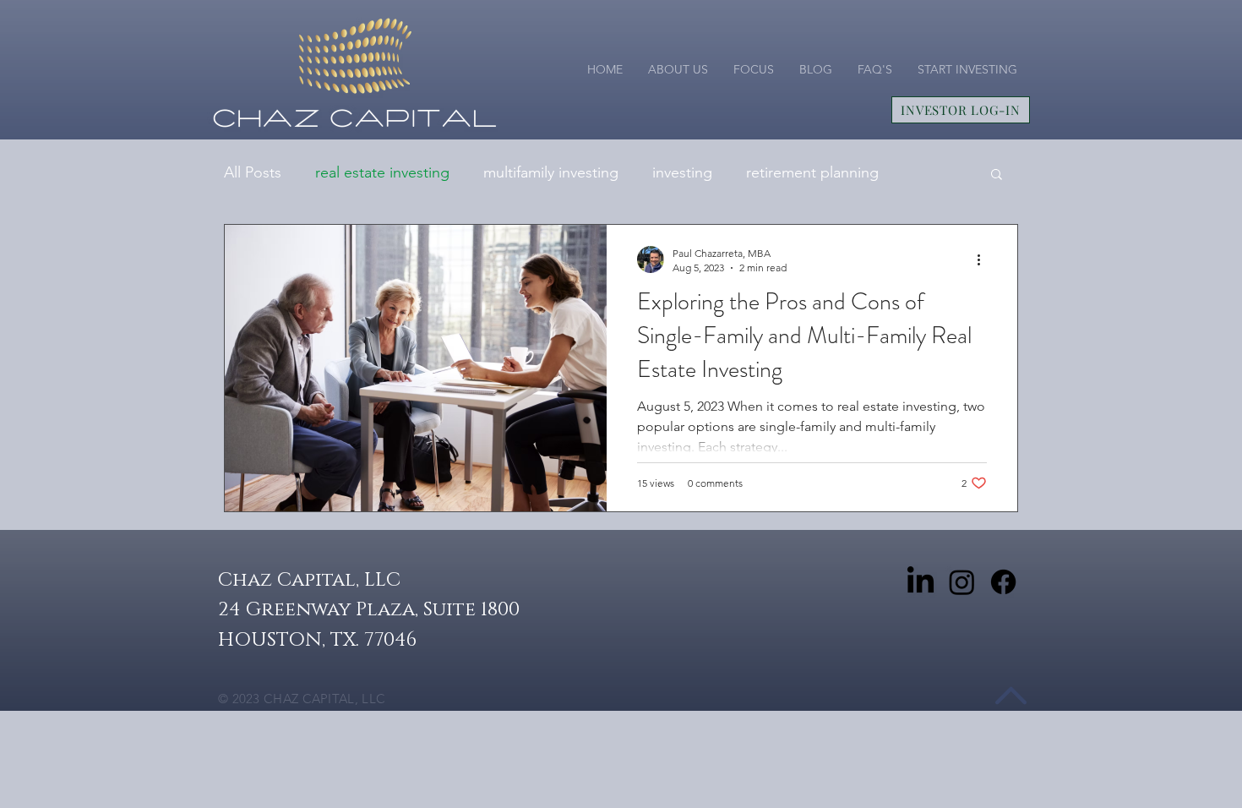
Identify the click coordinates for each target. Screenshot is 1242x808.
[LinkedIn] (920, 581)
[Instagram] (961, 581)
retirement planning (812, 172)
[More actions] (984, 259)
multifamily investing (550, 172)
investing (682, 172)
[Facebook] (1003, 581)
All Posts (252, 172)
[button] (997, 175)
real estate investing (382, 172)
